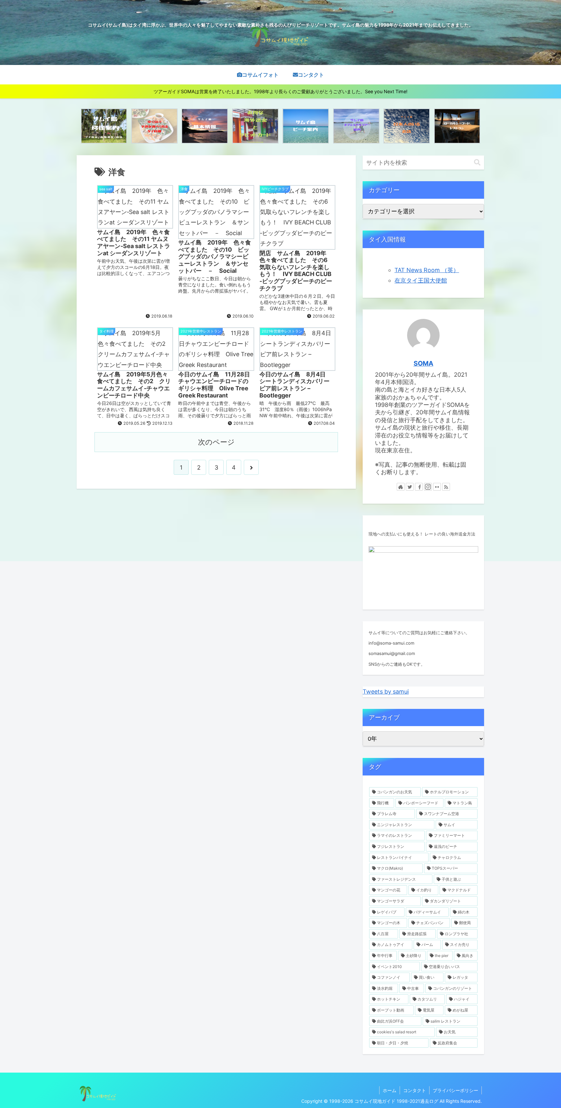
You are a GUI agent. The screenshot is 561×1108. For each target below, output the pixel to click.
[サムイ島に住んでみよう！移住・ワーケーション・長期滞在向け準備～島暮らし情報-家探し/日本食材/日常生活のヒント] (104, 126)
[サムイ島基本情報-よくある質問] (204, 126)
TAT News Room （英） (426, 270)
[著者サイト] (401, 487)
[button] (477, 162)
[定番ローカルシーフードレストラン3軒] (457, 126)
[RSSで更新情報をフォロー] (446, 487)
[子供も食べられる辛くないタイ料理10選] (154, 126)
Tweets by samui (386, 691)
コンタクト (414, 1090)
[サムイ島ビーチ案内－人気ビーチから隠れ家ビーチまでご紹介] (305, 126)
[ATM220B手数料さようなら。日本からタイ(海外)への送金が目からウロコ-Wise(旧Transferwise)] (255, 126)
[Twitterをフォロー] (410, 487)
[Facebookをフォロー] (419, 487)
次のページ (216, 442)
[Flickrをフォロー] (437, 487)
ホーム (389, 1090)
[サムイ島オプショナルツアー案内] (356, 126)
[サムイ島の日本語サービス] (406, 126)
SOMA (423, 363)
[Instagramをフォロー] (428, 487)
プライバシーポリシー (455, 1090)
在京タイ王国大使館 (420, 280)
